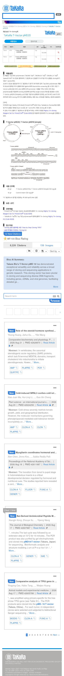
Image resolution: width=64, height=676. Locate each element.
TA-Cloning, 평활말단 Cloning (37, 26)
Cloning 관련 (21, 26)
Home (5, 26)
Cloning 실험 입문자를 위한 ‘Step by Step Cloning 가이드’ (23, 227)
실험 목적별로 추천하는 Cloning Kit (15, 230)
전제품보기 (12, 26)
